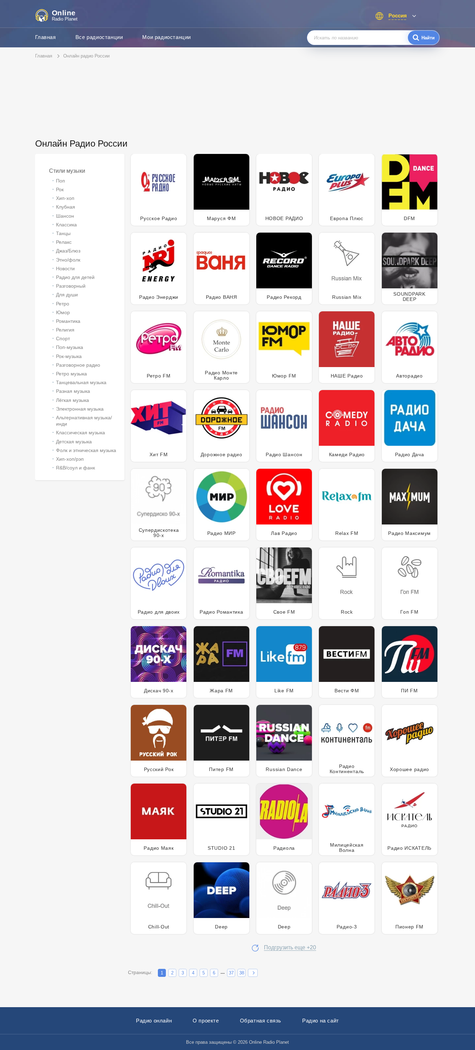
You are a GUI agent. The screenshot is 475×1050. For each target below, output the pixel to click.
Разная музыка (73, 391)
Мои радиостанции (166, 37)
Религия (65, 330)
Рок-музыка (69, 356)
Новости (65, 268)
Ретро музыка (71, 373)
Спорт (63, 338)
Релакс (64, 242)
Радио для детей (75, 277)
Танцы (63, 233)
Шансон (65, 216)
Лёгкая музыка (72, 400)
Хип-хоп (65, 198)
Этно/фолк (68, 260)
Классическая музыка (80, 432)
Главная (45, 37)
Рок (60, 189)
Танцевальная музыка (81, 382)
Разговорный (71, 286)
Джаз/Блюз (68, 251)
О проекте (206, 1021)
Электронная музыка (80, 409)
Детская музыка (74, 441)
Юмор (63, 312)
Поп (60, 181)
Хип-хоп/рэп (70, 459)
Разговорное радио (78, 365)
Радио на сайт (320, 1021)
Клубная (65, 207)
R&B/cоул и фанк (75, 467)
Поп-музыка (69, 347)
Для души (67, 294)
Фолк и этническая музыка (86, 450)
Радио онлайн (154, 1021)
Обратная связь (260, 1021)
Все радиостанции (99, 37)
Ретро (62, 303)
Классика (66, 224)
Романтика (68, 321)
